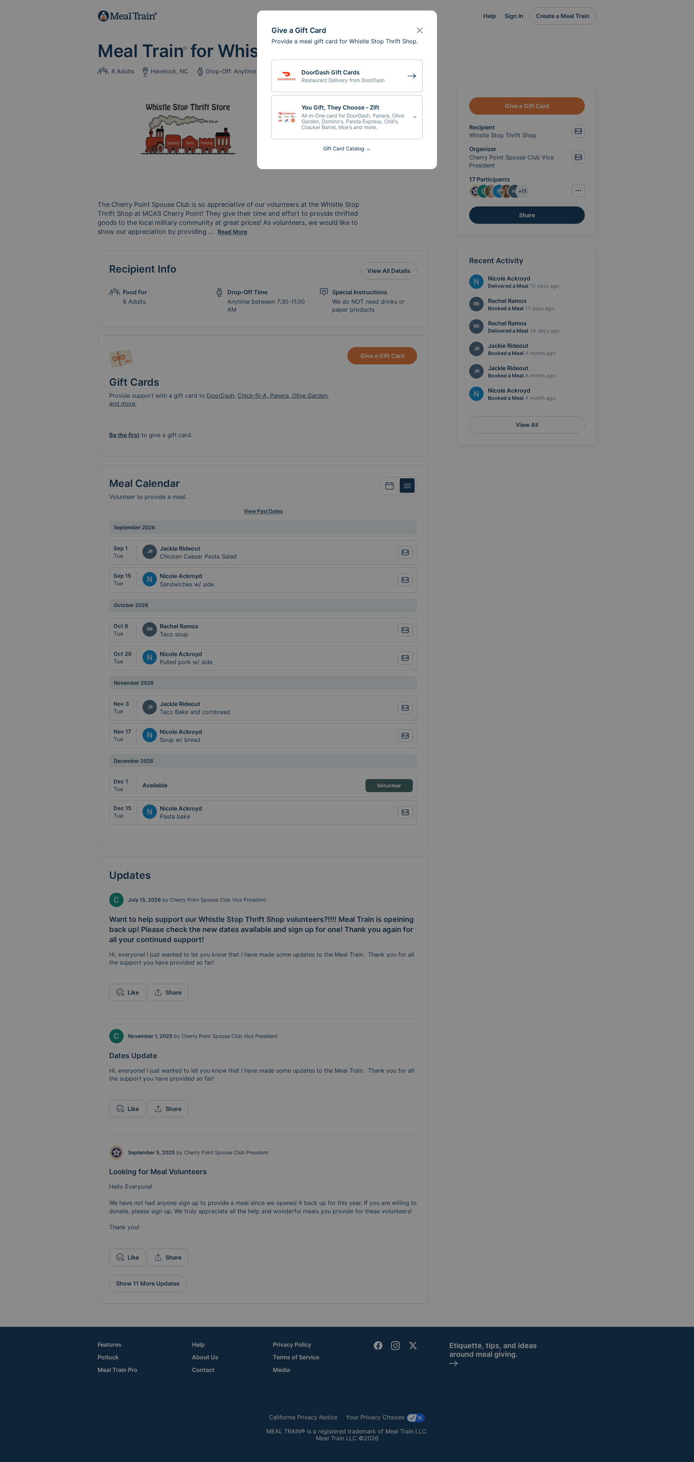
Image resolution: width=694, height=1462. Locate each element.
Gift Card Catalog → (347, 148)
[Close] (419, 30)
